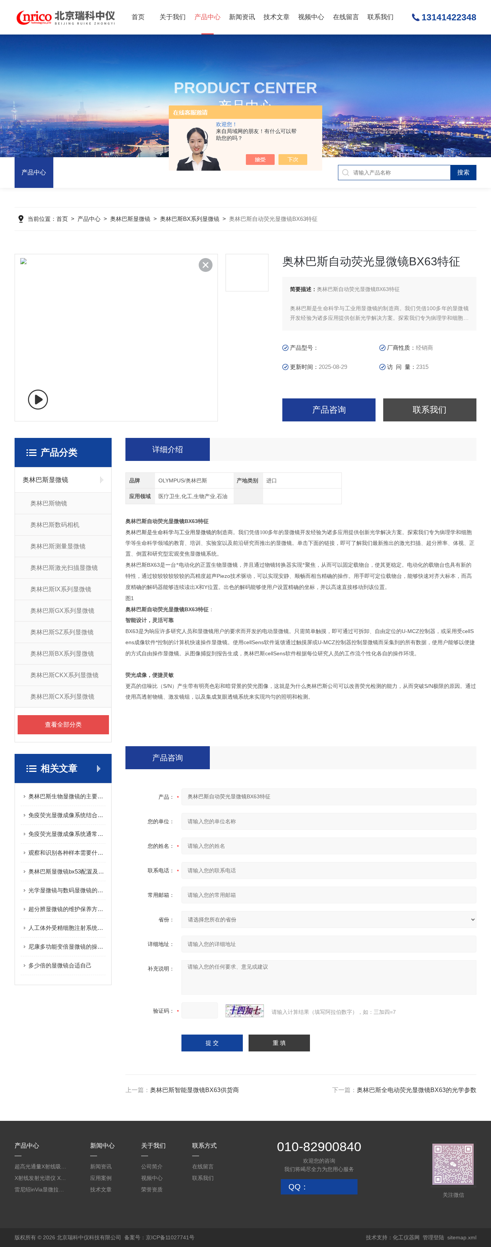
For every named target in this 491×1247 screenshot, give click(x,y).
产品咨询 (329, 410)
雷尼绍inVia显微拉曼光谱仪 (41, 1189)
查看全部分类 (63, 724)
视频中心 (311, 17)
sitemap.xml (461, 1237)
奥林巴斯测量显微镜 (58, 546)
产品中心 (207, 17)
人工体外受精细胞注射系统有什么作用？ (66, 928)
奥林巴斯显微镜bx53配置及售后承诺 (66, 871)
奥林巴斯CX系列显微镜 (62, 696)
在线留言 (346, 17)
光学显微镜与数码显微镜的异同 (66, 890)
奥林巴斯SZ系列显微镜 (62, 632)
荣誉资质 (152, 1189)
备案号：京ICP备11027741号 (159, 1237)
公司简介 (152, 1166)
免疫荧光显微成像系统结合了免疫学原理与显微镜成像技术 (66, 815)
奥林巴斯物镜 (48, 503)
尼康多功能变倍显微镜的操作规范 (66, 946)
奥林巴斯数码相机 (54, 525)
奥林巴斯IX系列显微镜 (60, 589)
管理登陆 (433, 1237)
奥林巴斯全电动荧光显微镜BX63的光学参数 (416, 1090)
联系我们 (380, 17)
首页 (138, 17)
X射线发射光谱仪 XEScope (41, 1178)
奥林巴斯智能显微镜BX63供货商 (194, 1090)
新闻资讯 (242, 17)
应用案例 (101, 1178)
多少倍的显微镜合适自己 (60, 965)
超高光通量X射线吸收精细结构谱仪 (41, 1166)
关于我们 (173, 17)
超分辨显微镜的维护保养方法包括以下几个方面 (66, 909)
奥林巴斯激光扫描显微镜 (64, 567)
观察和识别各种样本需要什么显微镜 (66, 852)
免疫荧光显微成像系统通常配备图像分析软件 (66, 834)
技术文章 (277, 17)
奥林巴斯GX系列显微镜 (62, 610)
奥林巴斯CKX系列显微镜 (64, 675)
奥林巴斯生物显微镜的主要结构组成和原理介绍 (66, 796)
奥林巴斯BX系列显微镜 (189, 219)
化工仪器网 (406, 1237)
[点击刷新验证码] (245, 1010)
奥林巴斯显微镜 (130, 219)
